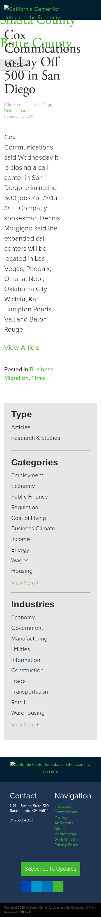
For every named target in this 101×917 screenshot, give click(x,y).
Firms (38, 378)
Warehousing (28, 712)
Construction (27, 670)
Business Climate (33, 528)
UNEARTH (26, 912)
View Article (22, 348)
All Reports (64, 823)
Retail (18, 702)
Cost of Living (28, 518)
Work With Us (66, 839)
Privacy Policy (66, 845)
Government (27, 627)
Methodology (65, 834)
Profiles (60, 817)
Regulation (24, 507)
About (59, 828)
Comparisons (65, 812)
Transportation (29, 691)
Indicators (62, 806)
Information (25, 660)
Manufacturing (29, 638)
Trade (18, 681)
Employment (27, 475)
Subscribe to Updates (50, 869)
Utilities (20, 649)
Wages (20, 560)
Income (20, 539)
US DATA (50, 772)
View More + (25, 583)
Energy (20, 549)
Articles (21, 427)
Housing (22, 570)
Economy (23, 486)
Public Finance (29, 496)
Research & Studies (35, 437)
